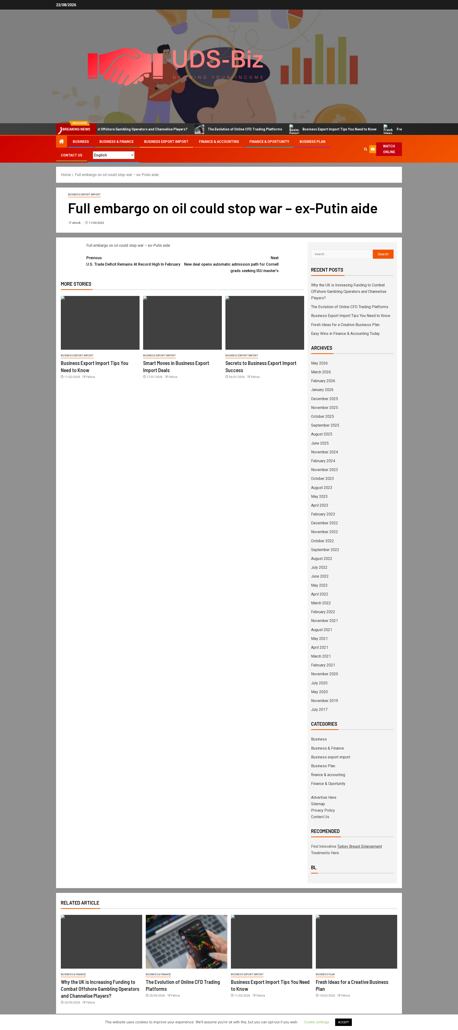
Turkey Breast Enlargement (359, 846)
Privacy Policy (323, 810)
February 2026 (323, 381)
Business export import (166, 142)
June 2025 (320, 443)
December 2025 (324, 399)
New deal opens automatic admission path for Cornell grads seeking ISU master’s (231, 264)
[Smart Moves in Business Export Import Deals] (182, 323)
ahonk (76, 223)
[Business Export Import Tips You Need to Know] (100, 323)
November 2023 (324, 469)
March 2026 (321, 372)
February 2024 (323, 461)
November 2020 (324, 674)
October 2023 (322, 478)
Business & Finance (116, 142)
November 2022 (324, 532)
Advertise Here (323, 797)
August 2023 (321, 487)
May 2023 (319, 496)
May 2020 (319, 692)
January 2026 (322, 389)
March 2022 (321, 603)
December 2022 (324, 523)
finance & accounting (219, 142)
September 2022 (325, 549)
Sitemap (318, 804)
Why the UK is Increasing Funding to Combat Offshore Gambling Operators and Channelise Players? (348, 291)
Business (81, 142)
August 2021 (321, 630)
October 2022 (322, 541)
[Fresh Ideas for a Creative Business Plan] (356, 942)
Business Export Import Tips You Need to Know (319, 129)
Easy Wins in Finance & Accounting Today (345, 333)
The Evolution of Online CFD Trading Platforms (225, 129)
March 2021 (321, 656)
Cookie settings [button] (316, 1022)
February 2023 (323, 514)
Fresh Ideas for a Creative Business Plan (345, 324)
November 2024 (324, 452)
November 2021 (324, 620)
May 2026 (319, 363)
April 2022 (319, 594)
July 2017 (319, 709)
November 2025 (324, 407)
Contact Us (71, 155)
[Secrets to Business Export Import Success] (264, 323)
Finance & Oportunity (269, 142)
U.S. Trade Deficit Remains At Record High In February (133, 261)
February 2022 (323, 612)
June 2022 (320, 576)
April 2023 (319, 505)
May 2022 (319, 585)
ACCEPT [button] (343, 1022)
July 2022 (319, 567)
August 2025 (321, 434)
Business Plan (312, 142)
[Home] (61, 142)
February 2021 (323, 665)
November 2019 (324, 700)
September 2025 (325, 425)
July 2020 (319, 683)
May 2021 (319, 638)
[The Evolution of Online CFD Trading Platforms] (186, 942)
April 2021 (319, 647)
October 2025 (322, 416)
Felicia (90, 377)
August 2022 (321, 558)
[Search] (365, 149)
